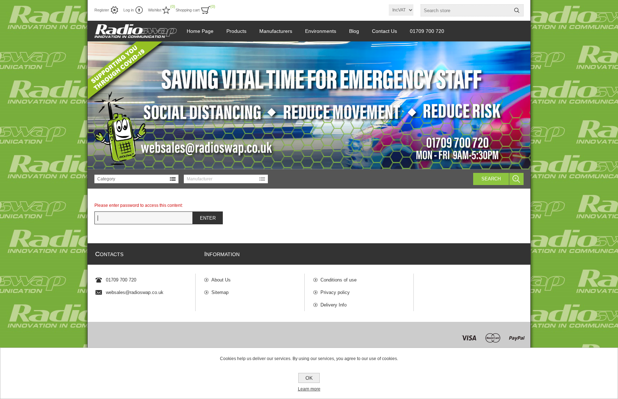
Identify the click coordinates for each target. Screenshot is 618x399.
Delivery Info (333, 305)
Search (491, 178)
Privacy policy (335, 292)
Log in (128, 10)
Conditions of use (338, 280)
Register (101, 10)
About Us (221, 280)
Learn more (309, 388)
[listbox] (136, 179)
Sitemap (220, 292)
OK (309, 378)
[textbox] (465, 10)
